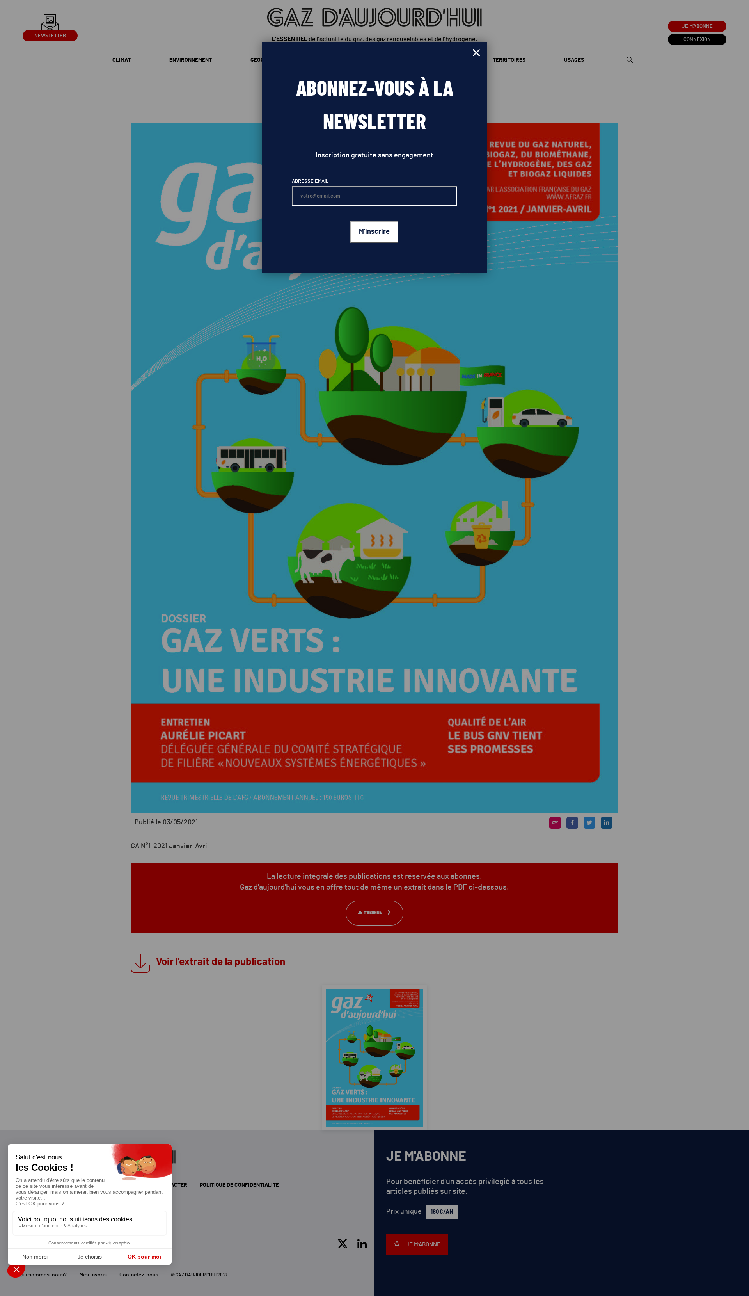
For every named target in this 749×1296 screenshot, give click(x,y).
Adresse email (310, 181)
